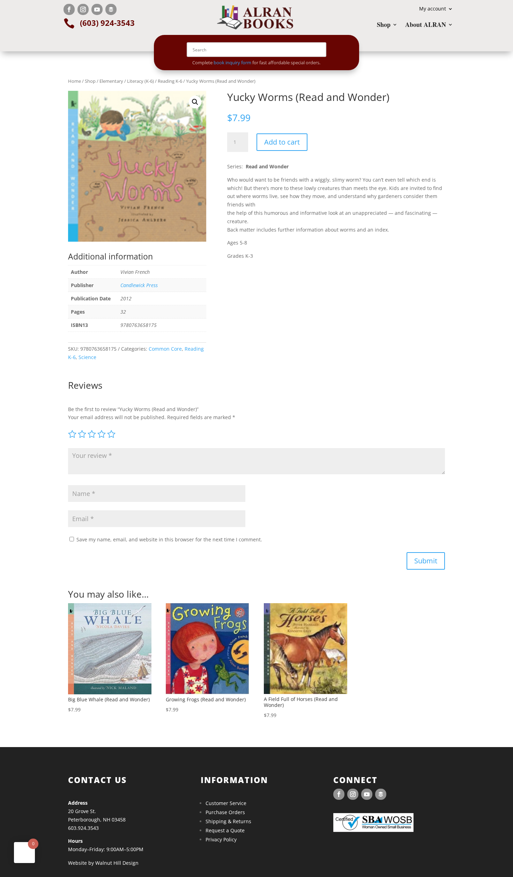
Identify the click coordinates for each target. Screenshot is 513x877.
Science (87, 357)
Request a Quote (225, 830)
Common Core (165, 348)
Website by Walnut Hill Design (103, 863)
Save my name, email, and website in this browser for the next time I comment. (169, 539)
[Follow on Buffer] (111, 9)
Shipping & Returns (228, 821)
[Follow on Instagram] (83, 9)
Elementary (111, 81)
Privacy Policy (221, 839)
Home (74, 81)
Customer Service (226, 803)
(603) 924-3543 (107, 22)
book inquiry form (232, 62)
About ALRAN (425, 25)
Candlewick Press (139, 285)
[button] (195, 102)
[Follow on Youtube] (97, 9)
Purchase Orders (225, 812)
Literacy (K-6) (140, 81)
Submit (425, 560)
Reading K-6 (170, 81)
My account (432, 9)
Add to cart (282, 142)
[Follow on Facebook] (69, 9)
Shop (384, 25)
